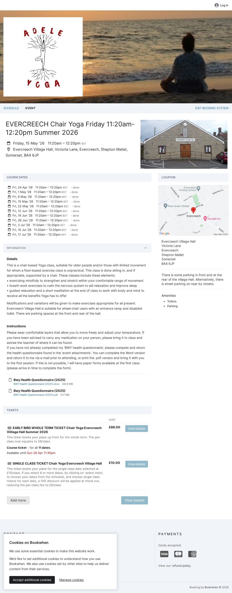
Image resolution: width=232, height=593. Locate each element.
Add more (18, 500)
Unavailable (136, 428)
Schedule (11, 108)
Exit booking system (212, 108)
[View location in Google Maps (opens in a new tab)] (193, 210)
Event (30, 108)
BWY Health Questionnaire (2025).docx (37, 384)
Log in (224, 5)
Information (16, 248)
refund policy (181, 565)
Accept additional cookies (32, 580)
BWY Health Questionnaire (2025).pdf (36, 394)
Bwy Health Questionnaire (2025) (39, 380)
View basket (134, 500)
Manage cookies (71, 580)
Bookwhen (211, 587)
